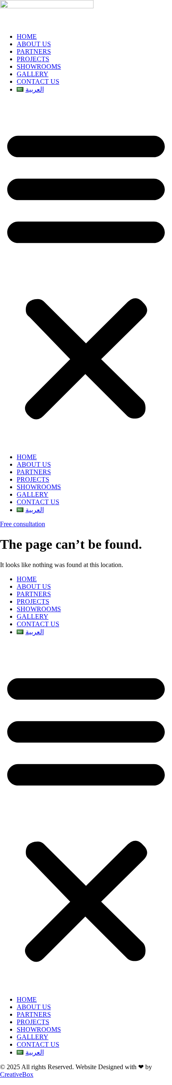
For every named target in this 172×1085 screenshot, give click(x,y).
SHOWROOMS (39, 66)
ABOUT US (34, 44)
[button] (86, 273)
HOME (27, 36)
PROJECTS (33, 58)
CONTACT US (38, 81)
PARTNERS (34, 51)
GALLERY (32, 74)
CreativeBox (16, 1074)
